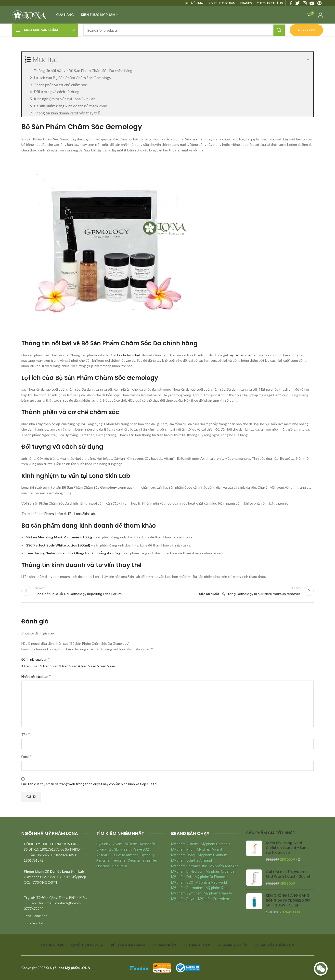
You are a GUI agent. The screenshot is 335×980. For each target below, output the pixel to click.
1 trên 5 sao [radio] (30, 666)
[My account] (320, 15)
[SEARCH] (279, 30)
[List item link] (55, 915)
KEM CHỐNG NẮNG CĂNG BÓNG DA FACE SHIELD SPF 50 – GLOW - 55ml (288, 900)
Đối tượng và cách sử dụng (56, 91)
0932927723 (306, 30)
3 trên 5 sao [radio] (68, 666)
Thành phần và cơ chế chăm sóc (60, 84)
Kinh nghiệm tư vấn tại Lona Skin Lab (65, 98)
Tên (25, 734)
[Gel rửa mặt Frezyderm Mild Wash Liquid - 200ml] (254, 877)
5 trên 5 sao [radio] (106, 666)
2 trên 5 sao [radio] (49, 666)
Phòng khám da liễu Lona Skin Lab (69, 513)
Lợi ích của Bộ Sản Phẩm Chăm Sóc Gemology (72, 77)
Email (26, 756)
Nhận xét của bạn (36, 676)
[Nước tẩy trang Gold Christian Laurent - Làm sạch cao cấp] (254, 851)
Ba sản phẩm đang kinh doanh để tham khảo (70, 105)
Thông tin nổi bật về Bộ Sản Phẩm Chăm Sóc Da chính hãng (83, 70)
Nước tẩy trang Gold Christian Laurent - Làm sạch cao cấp (287, 848)
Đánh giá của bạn (35, 659)
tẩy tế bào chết (129, 355)
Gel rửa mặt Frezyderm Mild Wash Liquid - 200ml (288, 874)
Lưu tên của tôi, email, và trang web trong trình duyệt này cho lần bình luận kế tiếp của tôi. (89, 784)
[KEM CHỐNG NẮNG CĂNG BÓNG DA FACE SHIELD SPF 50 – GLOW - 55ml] (254, 903)
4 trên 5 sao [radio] (87, 666)
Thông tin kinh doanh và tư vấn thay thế (67, 113)
